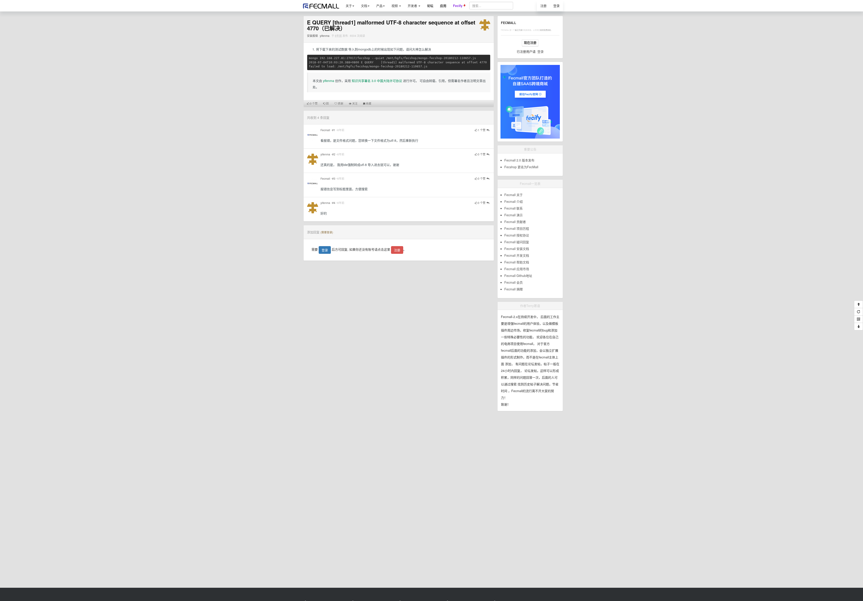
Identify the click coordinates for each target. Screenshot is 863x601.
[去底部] (858, 326)
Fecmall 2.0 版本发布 (519, 160)
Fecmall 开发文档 (516, 255)
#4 (333, 203)
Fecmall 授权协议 (516, 235)
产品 (379, 5)
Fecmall (325, 130)
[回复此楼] (488, 130)
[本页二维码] (858, 319)
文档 (364, 5)
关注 (354, 103)
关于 (349, 5)
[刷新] (858, 312)
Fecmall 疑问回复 (516, 242)
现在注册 (530, 42)
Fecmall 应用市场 (516, 269)
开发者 (413, 5)
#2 (333, 154)
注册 (543, 5)
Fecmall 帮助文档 (516, 262)
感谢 (340, 103)
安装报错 (312, 36)
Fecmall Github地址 (518, 275)
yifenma (324, 36)
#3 (333, 178)
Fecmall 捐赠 (513, 289)
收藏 (368, 103)
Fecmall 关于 (513, 194)
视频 (395, 5)
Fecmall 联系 (513, 208)
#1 (333, 130)
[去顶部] (858, 304)
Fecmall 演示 (513, 215)
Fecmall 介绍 (513, 201)
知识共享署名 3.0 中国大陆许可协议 (377, 80)
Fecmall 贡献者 (515, 221)
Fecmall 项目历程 (516, 228)
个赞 (314, 103)
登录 (556, 5)
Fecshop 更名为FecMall (521, 167)
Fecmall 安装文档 (516, 248)
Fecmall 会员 (513, 282)
